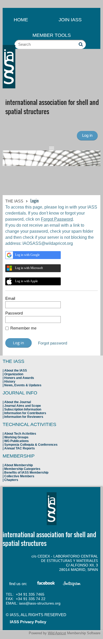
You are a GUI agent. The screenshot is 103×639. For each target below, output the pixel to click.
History (9, 381)
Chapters (11, 480)
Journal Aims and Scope (22, 406)
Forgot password (52, 343)
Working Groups (16, 437)
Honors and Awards (19, 378)
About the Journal (17, 402)
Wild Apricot (57, 633)
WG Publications (16, 441)
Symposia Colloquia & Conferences (31, 445)
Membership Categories (22, 469)
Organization (13, 374)
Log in (87, 135)
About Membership (18, 465)
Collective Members (19, 476)
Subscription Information (22, 409)
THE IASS (14, 201)
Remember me (23, 328)
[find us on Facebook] (46, 584)
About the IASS (15, 370)
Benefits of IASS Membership (26, 472)
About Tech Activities (20, 433)
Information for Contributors (25, 413)
